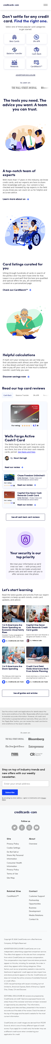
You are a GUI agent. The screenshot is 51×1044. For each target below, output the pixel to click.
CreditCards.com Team (16, 641)
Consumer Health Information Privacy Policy (14, 866)
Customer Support (37, 896)
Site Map (11, 877)
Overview (33, 843)
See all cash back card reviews (25, 517)
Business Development (35, 909)
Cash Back (7, 395)
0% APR (36, 395)
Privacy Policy (13, 843)
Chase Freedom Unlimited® (31, 475)
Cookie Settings (13, 847)
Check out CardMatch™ (15, 290)
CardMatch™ (13, 896)
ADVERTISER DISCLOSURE (25, 75)
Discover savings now (14, 376)
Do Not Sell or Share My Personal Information (15, 855)
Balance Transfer (22, 395)
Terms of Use (12, 873)
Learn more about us (14, 199)
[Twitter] (15, 828)
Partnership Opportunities (35, 902)
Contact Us (33, 919)
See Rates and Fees (26, 452)
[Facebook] (22, 828)
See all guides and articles (25, 693)
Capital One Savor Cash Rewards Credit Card (29, 494)
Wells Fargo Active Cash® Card (20, 437)
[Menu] (46, 5)
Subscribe (9, 792)
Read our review (12, 467)
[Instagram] (29, 828)
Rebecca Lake (37, 640)
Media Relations (36, 915)
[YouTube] (37, 828)
